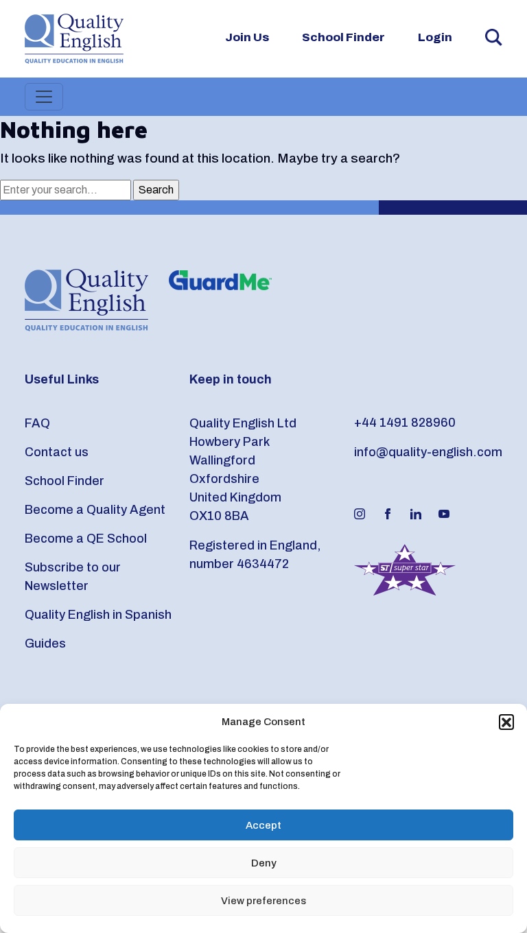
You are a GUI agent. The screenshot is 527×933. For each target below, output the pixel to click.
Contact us (57, 452)
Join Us (247, 37)
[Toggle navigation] (44, 96)
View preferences (263, 900)
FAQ (37, 423)
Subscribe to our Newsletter (73, 576)
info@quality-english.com (428, 452)
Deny (264, 863)
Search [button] (493, 37)
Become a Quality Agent (95, 510)
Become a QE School (86, 538)
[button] (506, 722)
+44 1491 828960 (405, 422)
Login (435, 37)
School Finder (343, 37)
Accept (263, 825)
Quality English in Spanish (98, 615)
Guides (45, 643)
